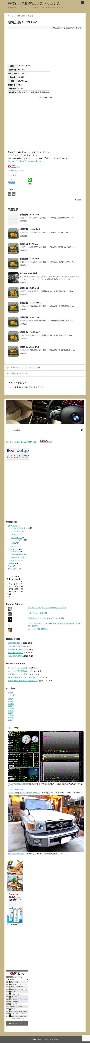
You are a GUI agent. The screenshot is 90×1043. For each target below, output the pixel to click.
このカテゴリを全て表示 (17, 1018)
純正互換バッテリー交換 (17, 674)
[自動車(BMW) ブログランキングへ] (46, 442)
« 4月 (8, 596)
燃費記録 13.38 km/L (19, 373)
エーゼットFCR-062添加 (38, 629)
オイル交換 (19, 540)
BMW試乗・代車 (17, 557)
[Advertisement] (45, 46)
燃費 (79, 28)
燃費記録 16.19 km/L (16, 649)
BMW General (13, 549)
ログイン (30, 387)
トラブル (14, 534)
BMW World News (18, 554)
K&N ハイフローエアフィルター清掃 (25, 367)
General (11, 563)
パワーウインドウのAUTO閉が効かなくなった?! (47, 608)
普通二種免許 (13, 569)
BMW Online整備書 (15, 789)
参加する (25, 1020)
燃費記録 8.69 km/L (15, 643)
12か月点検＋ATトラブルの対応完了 (22, 677)
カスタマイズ (16, 531)
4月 (11, 695)
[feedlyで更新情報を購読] (9, 194)
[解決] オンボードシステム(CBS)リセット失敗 (46, 618)
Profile (10, 566)
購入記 (14, 546)
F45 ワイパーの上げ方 (37, 613)
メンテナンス (16, 538)
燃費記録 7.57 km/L (15, 653)
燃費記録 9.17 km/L (15, 646)
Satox (79, 200)
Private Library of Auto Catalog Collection (24, 793)
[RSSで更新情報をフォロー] (13, 194)
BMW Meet (15, 551)
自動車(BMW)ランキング (16, 170)
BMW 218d (12, 526)
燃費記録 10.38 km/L (16, 656)
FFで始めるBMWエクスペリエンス (34, 3)
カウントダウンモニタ (20, 528)
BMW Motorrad (14, 560)
